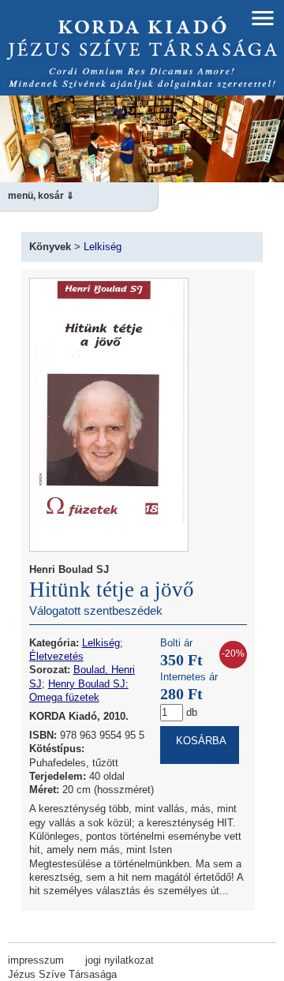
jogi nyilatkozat (119, 960)
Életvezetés (56, 656)
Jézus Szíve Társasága (62, 974)
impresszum (36, 960)
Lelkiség (102, 247)
